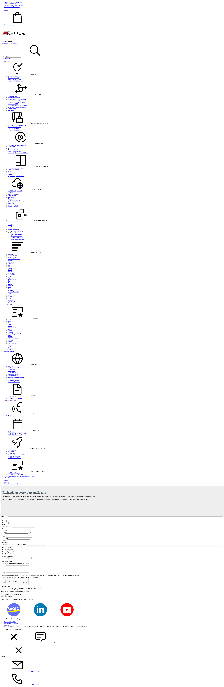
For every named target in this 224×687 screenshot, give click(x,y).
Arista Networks (12, 255)
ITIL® (9, 171)
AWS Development (16, 234)
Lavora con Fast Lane (14, 382)
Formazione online (13, 96)
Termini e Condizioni (13, 380)
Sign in (6, 10)
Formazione (7, 61)
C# (8, 223)
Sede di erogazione (7, 556)
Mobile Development (13, 229)
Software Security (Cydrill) (15, 231)
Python (10, 226)
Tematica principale (7, 549)
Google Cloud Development (19, 237)
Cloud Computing (13, 194)
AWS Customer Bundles (14, 458)
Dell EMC (10, 271)
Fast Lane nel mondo (13, 367)
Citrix (9, 266)
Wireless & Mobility (13, 206)
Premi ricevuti (11, 369)
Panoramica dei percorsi (14, 221)
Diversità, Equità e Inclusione (16, 377)
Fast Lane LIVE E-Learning (15, 81)
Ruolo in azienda (6, 526)
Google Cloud (12, 279)
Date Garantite (12, 110)
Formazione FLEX (13, 104)
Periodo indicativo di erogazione (11, 554)
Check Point (11, 263)
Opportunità (11, 451)
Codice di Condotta (13, 375)
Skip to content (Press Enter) (12, 7)
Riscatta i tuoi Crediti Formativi (16, 102)
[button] (14, 25)
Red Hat (10, 293)
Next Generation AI (13, 78)
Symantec (10, 300)
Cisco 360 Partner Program (15, 474)
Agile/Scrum (11, 146)
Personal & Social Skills (14, 130)
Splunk (10, 296)
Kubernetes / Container (14, 200)
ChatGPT (10, 192)
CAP (3, 534)
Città (3, 536)
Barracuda (10, 260)
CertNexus (11, 262)
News (9, 415)
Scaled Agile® (12, 343)
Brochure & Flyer (13, 397)
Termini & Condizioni (10, 622)
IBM (9, 281)
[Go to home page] (14, 40)
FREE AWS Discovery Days (16, 435)
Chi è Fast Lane (12, 366)
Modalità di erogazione (14, 97)
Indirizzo (4, 532)
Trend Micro (11, 301)
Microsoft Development (17, 239)
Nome (4, 521)
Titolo (3, 525)
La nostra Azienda (9, 351)
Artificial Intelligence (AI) (15, 191)
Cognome (5, 523)
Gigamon (10, 278)
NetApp (10, 287)
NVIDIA (10, 290)
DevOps (10, 148)
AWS (9, 321)
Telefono (5, 542)
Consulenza (7, 349)
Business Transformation (14, 127)
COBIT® (10, 174)
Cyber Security (12, 195)
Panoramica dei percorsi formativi (17, 125)
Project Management (13, 169)
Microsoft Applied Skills (14, 334)
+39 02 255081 (5, 43)
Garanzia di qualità (13, 374)
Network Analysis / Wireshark (16, 202)
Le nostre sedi (11, 379)
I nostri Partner (12, 372)
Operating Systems (13, 205)
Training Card (11, 453)
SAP (9, 295)
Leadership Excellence (14, 128)
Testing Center (12, 108)
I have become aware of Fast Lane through (14, 544)
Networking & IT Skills (14, 79)
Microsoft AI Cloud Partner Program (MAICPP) (21, 476)
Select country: (8, 25)
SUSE (9, 298)
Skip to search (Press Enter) (11, 3)
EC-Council (11, 273)
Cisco (9, 265)
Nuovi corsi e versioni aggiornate (17, 107)
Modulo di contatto (35, 671)
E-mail (4, 540)
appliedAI (10, 254)
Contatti (6, 625)
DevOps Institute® (13, 150)
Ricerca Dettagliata (6, 58)
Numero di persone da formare (11, 552)
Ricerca (3, 56)
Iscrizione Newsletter (13, 417)
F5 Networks (11, 274)
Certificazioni (8, 304)
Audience (5, 558)
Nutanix (10, 289)
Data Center (11, 197)
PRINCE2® (11, 172)
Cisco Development (16, 236)
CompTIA (10, 268)
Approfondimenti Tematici (15, 398)
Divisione (4, 530)
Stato (4, 538)
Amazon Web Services (14, 259)
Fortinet (10, 276)
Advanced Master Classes (15, 76)
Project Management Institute (16, 176)
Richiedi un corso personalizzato (17, 99)
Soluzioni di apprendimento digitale (17, 105)
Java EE (10, 225)
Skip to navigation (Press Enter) (13, 2)
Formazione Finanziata (14, 101)
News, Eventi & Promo (10, 400)
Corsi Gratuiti (11, 432)
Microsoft (10, 285)
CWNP (10, 270)
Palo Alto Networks (13, 292)
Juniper (10, 284)
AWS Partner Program (14, 473)
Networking (11, 203)
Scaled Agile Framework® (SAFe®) (18, 153)
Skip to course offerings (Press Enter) (14, 5)
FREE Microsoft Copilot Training (17, 433)
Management (11, 371)
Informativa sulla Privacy (11, 623)
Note (3, 572)
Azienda (4, 529)
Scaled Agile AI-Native (14, 151)
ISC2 (9, 282)
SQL (9, 228)
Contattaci (14, 43)
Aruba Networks (12, 257)
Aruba (9, 319)
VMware (10, 303)
